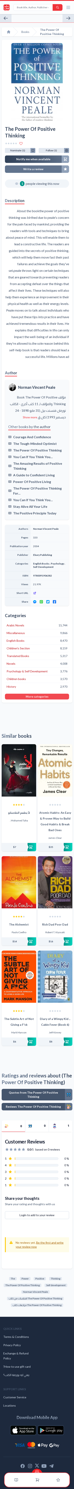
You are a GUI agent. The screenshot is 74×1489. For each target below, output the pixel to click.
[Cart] (37, 1479)
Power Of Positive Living (32, 482)
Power (25, 1278)
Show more (30, 417)
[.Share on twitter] (48, 601)
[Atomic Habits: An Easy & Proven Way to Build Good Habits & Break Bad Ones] (55, 770)
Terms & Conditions (16, 1337)
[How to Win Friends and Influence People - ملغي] (68, 18)
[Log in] (58, 1479)
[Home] (9, 32)
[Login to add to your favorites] (21, 143)
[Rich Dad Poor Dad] (55, 882)
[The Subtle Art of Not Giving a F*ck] (19, 977)
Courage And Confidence (32, 437)
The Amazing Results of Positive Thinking (37, 465)
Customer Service (14, 1397)
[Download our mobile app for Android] (51, 1430)
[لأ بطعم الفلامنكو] (19, 770)
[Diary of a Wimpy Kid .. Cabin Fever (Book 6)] (55, 977)
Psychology (57, 563)
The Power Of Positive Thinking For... (37, 490)
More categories (37, 696)
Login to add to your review (37, 1215)
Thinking (55, 1278)
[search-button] (57, 7)
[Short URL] (50, 593)
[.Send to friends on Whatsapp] (41, 601)
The (13, 1278)
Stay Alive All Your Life (30, 506)
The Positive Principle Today (35, 513)
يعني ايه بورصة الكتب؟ (16, 1375)
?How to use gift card (17, 1366)
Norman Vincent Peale (36, 387)
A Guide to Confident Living (34, 475)
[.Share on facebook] (54, 601)
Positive (39, 1278)
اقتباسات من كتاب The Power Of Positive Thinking (35, 1298)
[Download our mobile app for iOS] (23, 1430)
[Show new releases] (37, 1471)
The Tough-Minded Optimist (35, 443)
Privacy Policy (12, 1345)
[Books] (16, 1479)
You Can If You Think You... (33, 457)
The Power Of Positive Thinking (37, 450)
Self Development (43, 566)
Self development (56, 1285)
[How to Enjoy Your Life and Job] (6, 18)
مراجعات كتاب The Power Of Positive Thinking (37, 1305)
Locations (9, 1405)
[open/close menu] (68, 7)
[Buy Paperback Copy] (19, 847)
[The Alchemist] (19, 882)
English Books (41, 563)
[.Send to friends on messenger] (34, 601)
